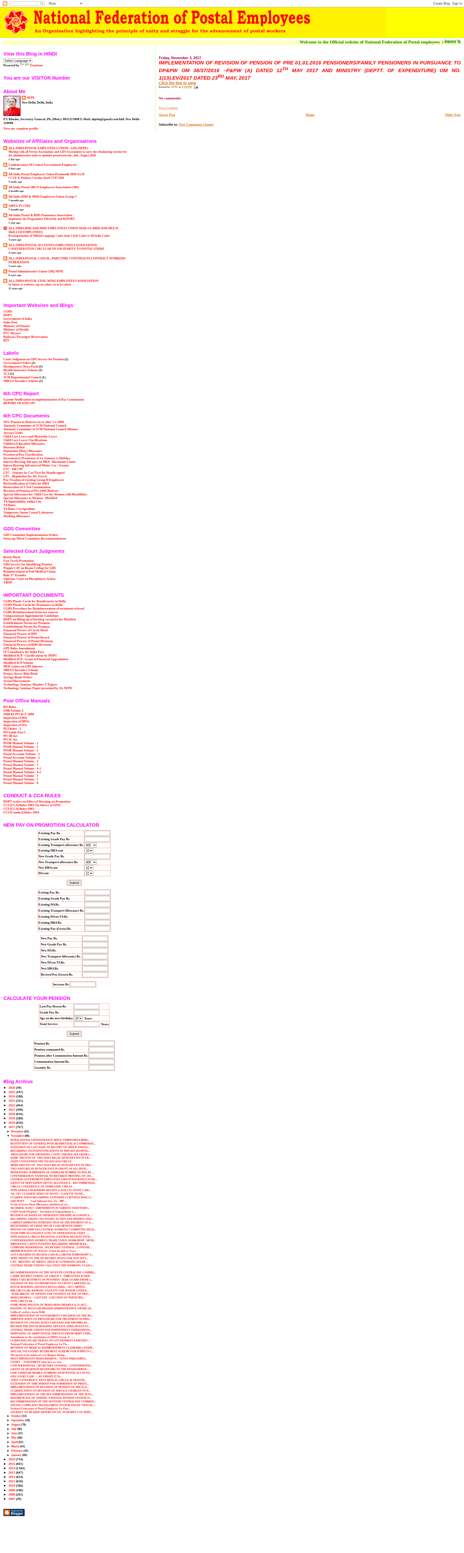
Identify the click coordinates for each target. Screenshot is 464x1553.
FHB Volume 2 (13, 710)
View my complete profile (20, 128)
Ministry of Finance (16, 326)
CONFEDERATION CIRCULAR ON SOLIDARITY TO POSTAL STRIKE (56, 248)
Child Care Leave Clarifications (25, 440)
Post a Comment (168, 108)
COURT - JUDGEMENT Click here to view (36, 1361)
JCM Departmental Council (22, 377)
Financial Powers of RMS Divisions (27, 644)
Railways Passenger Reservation (25, 337)
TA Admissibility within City (22, 501)
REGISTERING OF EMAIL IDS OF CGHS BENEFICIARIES (46, 1225)
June (14, 1433)
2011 (12, 1481)
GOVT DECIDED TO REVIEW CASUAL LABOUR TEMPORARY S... (51, 1254)
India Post (10, 322)
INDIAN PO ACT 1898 (18, 714)
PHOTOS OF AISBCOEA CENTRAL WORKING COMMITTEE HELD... (53, 1229)
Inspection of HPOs (16, 721)
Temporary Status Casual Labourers (28, 512)
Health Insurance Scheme (20, 370)
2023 (12, 1100)
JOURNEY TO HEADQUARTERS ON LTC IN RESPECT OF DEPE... (51, 1412)
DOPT (7, 315)
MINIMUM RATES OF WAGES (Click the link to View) (43, 1250)
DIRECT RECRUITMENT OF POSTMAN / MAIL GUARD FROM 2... (51, 1279)
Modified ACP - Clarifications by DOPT (30, 655)
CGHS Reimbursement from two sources (30, 612)
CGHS (7, 311)
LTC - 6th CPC (13, 469)
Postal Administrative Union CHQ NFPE (36, 271)
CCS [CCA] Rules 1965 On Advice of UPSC (32, 805)
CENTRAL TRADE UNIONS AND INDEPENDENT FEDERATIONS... (51, 1329)
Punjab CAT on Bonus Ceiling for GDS (29, 568)
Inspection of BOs (15, 718)
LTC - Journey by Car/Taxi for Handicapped (34, 472)
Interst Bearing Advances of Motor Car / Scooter (36, 465)
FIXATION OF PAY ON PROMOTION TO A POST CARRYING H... (51, 1283)
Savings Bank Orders (17, 677)
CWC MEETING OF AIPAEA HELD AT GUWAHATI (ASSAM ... (49, 1261)
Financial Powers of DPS (20, 634)
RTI (6, 340)
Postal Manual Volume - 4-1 (22, 768)
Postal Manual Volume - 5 (20, 775)
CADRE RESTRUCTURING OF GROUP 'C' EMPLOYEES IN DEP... (51, 1276)
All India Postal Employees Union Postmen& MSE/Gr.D (46, 174)
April (14, 1442)
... (11, 1269)
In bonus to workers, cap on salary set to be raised (39, 284)
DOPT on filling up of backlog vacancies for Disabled (39, 619)
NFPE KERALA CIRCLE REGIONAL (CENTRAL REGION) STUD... (51, 1236)
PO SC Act (10, 739)
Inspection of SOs (15, 725)
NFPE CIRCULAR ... (22, 1301)
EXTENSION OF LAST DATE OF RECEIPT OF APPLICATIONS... (50, 1147)
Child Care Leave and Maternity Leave (30, 436)
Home (310, 115)
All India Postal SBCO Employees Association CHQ (43, 187)
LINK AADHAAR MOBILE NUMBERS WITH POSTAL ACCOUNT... (51, 1372)
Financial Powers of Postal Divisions (28, 641)
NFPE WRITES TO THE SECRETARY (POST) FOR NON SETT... (49, 1258)
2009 (12, 1490)
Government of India (17, 318)
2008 (12, 1494)
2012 (12, 1477)
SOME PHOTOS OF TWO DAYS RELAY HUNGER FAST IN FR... (50, 1157)
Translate (36, 65)
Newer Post (167, 115)
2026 (12, 1087)
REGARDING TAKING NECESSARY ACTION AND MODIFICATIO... (52, 1218)
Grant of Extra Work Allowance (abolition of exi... (40, 1204)
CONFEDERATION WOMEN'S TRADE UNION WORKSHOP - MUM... (52, 1240)
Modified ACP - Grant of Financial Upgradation (35, 659)
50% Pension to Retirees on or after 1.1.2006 (33, 422)
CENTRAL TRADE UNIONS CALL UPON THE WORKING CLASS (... (52, 1265)
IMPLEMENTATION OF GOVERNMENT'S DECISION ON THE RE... (51, 1315)
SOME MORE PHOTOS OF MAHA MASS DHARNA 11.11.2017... (49, 1304)
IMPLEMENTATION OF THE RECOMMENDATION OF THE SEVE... (52, 1394)
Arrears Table (13, 433)
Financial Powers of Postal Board (26, 637)
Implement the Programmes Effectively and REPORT (41, 219)
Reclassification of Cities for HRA (26, 483)
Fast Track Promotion (18, 560)
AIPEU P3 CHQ (19, 206)
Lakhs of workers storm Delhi (27, 1311)
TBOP (7, 582)
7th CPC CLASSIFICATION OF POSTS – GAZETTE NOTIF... (47, 1193)
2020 (12, 1114)
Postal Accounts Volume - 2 (21, 757)
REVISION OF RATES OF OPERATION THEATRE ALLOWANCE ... (51, 1215)
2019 (12, 1118)
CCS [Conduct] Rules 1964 (21, 812)
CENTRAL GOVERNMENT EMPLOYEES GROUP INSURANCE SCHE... (53, 1179)
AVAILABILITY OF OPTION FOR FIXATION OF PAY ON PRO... (50, 1293)
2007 (12, 1499)
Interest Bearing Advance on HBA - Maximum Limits (39, 462)
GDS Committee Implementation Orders (30, 535)
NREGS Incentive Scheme (20, 381)
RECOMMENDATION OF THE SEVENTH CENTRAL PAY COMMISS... (53, 1401)
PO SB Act (10, 736)
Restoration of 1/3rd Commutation (27, 487)
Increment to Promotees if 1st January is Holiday (36, 458)
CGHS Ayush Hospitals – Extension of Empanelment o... (43, 1211)
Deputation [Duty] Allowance (22, 451)
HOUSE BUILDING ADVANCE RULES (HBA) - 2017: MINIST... (48, 1286)
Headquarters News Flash (20, 366)
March (15, 1446)
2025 (12, 1092)
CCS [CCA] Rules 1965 (18, 809)
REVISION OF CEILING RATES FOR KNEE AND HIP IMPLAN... (49, 1322)
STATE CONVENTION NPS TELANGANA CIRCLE (41, 1161)
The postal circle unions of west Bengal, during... (38, 1354)
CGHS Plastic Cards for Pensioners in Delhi (33, 605)
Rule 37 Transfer (14, 575)
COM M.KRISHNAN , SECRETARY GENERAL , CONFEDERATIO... (51, 1365)
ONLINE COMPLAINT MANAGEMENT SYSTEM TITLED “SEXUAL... (52, 1405)
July (14, 1429)
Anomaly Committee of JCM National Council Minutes (40, 429)
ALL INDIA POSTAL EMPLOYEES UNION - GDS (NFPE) (48, 148)
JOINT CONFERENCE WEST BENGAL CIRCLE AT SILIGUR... (48, 1380)
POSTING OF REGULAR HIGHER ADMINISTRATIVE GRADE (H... (51, 1308)
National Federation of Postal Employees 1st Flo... (39, 1344)
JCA (6, 373)
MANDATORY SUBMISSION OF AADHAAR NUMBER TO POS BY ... (52, 1172)
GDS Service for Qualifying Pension (27, 564)
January (16, 1455)
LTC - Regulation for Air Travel (25, 476)
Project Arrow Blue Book (20, 673)
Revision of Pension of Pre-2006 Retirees (30, 490)
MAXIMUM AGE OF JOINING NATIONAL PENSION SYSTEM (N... (51, 1397)
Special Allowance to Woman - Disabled (30, 498)
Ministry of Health (16, 329)
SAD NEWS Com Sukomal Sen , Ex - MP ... (38, 1200)
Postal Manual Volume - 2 (20, 761)
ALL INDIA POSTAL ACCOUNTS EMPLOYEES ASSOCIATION (52, 245)
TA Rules (9, 505)
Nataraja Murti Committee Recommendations (34, 538)
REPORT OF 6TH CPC (19, 403)
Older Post (453, 115)
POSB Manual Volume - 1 (20, 743)
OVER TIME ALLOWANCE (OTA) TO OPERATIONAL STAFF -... (49, 1233)
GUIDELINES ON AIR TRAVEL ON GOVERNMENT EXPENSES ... (50, 1340)
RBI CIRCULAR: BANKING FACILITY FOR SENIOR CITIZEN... (49, 1290)
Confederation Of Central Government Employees (42, 164)
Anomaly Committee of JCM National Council (34, 425)
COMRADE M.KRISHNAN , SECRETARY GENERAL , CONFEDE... (51, 1247)
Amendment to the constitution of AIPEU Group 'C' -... (42, 1337)
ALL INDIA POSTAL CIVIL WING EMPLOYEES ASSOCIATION (53, 281)
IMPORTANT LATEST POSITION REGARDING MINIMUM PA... (49, 1243)
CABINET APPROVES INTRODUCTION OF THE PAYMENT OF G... (51, 1222)
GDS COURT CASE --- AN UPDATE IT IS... (36, 1376)
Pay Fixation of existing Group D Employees (33, 480)
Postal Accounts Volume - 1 (21, 754)
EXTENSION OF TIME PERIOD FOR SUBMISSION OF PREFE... (49, 1383)
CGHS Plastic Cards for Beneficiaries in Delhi (34, 601)
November (18, 1135)
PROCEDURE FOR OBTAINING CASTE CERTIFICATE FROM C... (51, 1154)
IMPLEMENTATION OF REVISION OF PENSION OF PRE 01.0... (49, 1387)
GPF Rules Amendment (19, 648)
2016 (12, 1459)
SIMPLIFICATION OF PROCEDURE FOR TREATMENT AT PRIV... (51, 1318)
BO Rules (9, 707)
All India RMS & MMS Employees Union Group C (42, 196)
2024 (12, 1096)
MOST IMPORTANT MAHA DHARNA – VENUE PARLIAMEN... (48, 1358)
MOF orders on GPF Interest (23, 666)
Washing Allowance (16, 516)
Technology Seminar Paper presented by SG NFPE (37, 688)
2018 (12, 1122)
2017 (12, 1127)
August (16, 1424)
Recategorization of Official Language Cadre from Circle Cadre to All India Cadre (59, 235)
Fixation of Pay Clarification (23, 454)
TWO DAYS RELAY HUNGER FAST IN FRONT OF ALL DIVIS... (49, 1168)
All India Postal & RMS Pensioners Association (40, 215)
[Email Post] (195, 86)
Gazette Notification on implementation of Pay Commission (43, 399)
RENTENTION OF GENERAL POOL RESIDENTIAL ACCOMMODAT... (52, 1143)
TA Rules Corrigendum (19, 509)
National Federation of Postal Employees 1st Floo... (40, 1408)
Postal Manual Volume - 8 (20, 783)
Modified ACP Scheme (18, 663)
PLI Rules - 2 (12, 728)
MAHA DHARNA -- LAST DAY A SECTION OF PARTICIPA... (47, 1297)
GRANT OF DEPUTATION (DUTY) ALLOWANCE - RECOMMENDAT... (53, 1182)
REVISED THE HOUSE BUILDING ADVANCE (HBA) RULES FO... (50, 1326)
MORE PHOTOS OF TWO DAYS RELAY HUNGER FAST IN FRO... (51, 1165)
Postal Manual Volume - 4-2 (22, 772)
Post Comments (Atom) (196, 124)
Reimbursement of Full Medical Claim (29, 571)
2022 (12, 1105)
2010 (12, 1485)
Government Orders (17, 363)
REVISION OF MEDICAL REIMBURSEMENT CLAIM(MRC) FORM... (52, 1347)
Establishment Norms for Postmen (26, 623)
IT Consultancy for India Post (23, 652)
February (17, 1450)
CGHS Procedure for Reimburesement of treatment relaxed (43, 608)
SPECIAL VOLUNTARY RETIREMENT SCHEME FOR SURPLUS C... (52, 1351)
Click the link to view (177, 83)
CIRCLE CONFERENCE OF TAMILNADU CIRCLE (41, 1186)
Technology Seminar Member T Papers (30, 684)
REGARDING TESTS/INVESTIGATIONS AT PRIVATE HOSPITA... (50, 1150)
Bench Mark (11, 557)
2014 (12, 1468)
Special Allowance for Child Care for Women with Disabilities (45, 494)
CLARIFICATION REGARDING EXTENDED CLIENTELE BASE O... (51, 1197)
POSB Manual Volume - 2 (20, 747)
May (14, 1437)
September (18, 1420)
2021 (12, 1109)
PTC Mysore (12, 333)
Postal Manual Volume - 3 (20, 765)
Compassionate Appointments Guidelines (31, 615)
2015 (12, 1464)
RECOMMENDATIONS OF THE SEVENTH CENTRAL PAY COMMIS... (53, 1272)
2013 (12, 1472)
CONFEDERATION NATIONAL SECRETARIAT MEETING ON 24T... (51, 1175)
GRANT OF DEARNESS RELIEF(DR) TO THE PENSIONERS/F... (49, 1369)
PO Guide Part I (14, 732)
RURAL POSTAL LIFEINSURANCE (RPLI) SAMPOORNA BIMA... (50, 1139)
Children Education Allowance (24, 443)
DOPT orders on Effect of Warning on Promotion (36, 801)
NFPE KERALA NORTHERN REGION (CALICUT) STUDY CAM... (50, 1190)
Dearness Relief (13, 447)
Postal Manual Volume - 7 (20, 779)
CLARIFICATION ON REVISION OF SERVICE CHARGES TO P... (50, 1390)
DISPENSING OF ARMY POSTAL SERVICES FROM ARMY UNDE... (51, 1333)
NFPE (31, 97)
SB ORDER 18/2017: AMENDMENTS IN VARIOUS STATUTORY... (50, 1207)
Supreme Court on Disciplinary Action (29, 579)
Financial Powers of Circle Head (25, 630)
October (16, 1416)
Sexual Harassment (16, 681)
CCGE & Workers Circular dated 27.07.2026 (36, 178)
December (17, 1131)
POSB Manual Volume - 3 (20, 750)
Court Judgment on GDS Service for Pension (33, 359)
